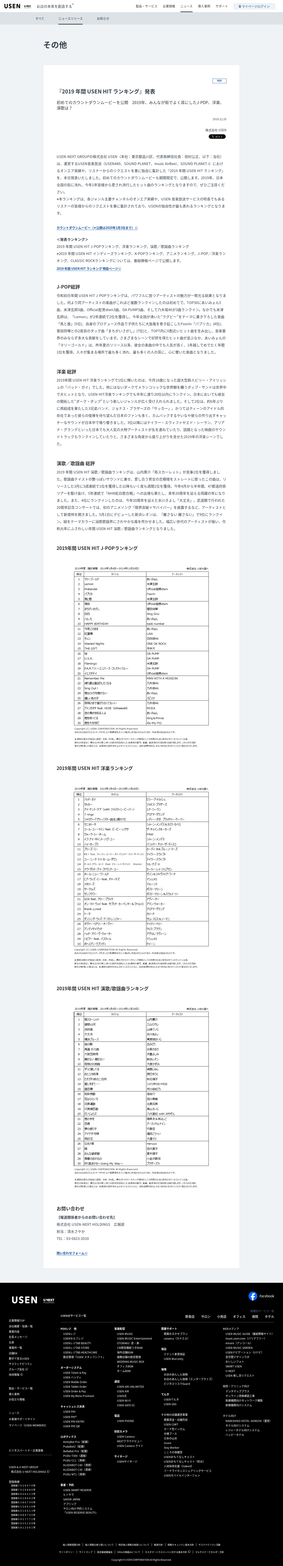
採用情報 (14, 1374)
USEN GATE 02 (126, 1405)
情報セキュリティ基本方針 (181, 1544)
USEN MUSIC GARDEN (239, 1348)
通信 (117, 1382)
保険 (163, 1369)
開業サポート (169, 1329)
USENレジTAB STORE (76, 1348)
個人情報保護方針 (71, 1544)
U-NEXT (230, 1371)
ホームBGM (124, 1371)
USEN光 (122, 1396)
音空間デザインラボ (237, 1357)
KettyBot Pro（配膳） (76, 1442)
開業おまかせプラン (176, 1334)
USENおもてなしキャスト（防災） (184, 1461)
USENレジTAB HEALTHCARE (80, 1352)
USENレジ (69, 1334)
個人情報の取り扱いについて (99, 1544)
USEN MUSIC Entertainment (134, 1338)
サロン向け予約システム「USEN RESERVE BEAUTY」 (80, 1511)
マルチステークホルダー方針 (209, 1552)
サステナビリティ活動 (209, 1544)
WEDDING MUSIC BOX (130, 1362)
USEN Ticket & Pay (74, 1373)
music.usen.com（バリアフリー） (246, 1338)
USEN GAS (170, 1404)
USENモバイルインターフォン (182, 1475)
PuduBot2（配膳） (74, 1446)
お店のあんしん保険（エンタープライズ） (189, 1379)
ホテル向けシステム (237, 1425)
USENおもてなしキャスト (179, 1457)
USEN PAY (69, 1412)
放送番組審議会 (105, 1552)
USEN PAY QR (71, 1426)
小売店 (221, 1316)
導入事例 (204, 6)
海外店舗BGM (125, 1352)
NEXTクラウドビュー (129, 1441)
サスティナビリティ (20, 1363)
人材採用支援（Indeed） (179, 1466)
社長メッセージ (18, 1336)
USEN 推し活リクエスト (240, 1376)
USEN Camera (126, 1437)
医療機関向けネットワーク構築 (244, 1401)
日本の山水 (170, 1438)
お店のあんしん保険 (176, 1374)
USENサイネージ (127, 1461)
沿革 (11, 1342)
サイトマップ (85, 1552)
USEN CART (171, 1424)
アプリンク (69, 1504)
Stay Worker (171, 1448)
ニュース (186, 6)
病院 (255, 1316)
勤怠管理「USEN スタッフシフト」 (84, 1357)
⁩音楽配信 (119, 1329)
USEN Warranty (173, 1359)
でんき (165, 1394)
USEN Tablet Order (75, 1387)
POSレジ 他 (68, 1329)
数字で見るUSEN (19, 1358)
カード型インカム (174, 1429)
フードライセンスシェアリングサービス (188, 1471)
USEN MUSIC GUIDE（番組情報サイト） (250, 1334)
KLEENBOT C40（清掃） (78, 1465)
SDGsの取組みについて (128, 1552)
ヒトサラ (68, 1495)
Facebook (267, 1296)
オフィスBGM (125, 1366)
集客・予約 (67, 1485)
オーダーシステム (71, 1368)
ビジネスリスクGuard (177, 1384)
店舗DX (13, 1353)
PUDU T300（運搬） (75, 1456)
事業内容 (14, 1331)
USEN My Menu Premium (78, 1396)
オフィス (239, 1316)
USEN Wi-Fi (124, 1401)
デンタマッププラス (237, 1391)
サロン (205, 1316)
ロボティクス (68, 1437)
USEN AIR (123, 1391)
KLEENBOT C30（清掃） (78, 1470)
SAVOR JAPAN (71, 1499)
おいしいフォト (235, 1362)
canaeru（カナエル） (177, 1338)
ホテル (269, 1316)
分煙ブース (170, 1434)
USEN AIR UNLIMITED (130, 1387)
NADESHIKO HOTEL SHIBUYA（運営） (249, 1421)
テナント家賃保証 (174, 1354)
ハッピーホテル (235, 1435)
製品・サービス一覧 (21, 1388)
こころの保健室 (173, 1452)
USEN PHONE (125, 1421)
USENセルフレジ (73, 1338)
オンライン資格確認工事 (240, 1396)
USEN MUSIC (125, 1334)
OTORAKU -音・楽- (128, 1343)
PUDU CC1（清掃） (75, 1460)
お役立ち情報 (17, 1399)
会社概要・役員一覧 (21, 1326)
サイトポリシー (67, 1552)
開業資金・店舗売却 (176, 1420)
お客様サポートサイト (22, 1419)
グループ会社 (17, 1369)
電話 (117, 1416)
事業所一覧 (15, 1347)
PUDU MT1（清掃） (75, 1474)
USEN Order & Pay (74, 1391)
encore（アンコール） (239, 1343)
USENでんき (171, 1399)
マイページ (28, 1425)
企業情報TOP (17, 1321)
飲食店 (190, 1316)
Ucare (167, 1443)
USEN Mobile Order (75, 1382)
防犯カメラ (121, 1431)
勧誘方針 (158, 1544)
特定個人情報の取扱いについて (134, 1544)
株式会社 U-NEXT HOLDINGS (28, 1471)
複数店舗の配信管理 (129, 1357)
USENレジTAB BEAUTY (77, 1343)
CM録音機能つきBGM (130, 1348)
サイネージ (121, 1456)
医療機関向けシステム (239, 1405)
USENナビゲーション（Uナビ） (245, 1352)
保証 (163, 1349)
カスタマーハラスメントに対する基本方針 (166, 1552)
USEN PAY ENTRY (73, 1421)
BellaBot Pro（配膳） (76, 1451)
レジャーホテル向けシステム (243, 1430)
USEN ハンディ (72, 1377)
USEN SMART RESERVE (77, 1490)
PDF (219, 81)
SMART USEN (234, 1366)
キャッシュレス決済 (72, 1406)
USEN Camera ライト (130, 1446)
